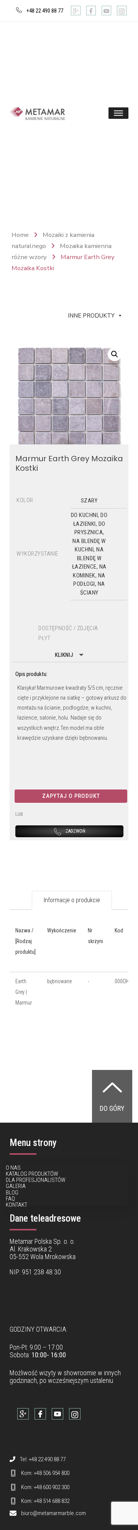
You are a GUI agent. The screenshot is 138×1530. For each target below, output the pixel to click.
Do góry (112, 1108)
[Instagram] (122, 10)
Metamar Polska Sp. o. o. (42, 1241)
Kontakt (16, 1204)
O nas (13, 1167)
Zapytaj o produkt (71, 796)
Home (20, 234)
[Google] (75, 10)
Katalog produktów (32, 1173)
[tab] (72, 900)
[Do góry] (112, 1087)
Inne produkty (91, 315)
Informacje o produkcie (72, 900)
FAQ (10, 1198)
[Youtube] (106, 10)
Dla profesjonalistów (36, 1180)
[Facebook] (91, 10)
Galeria (16, 1186)
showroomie (80, 1373)
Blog (12, 1192)
